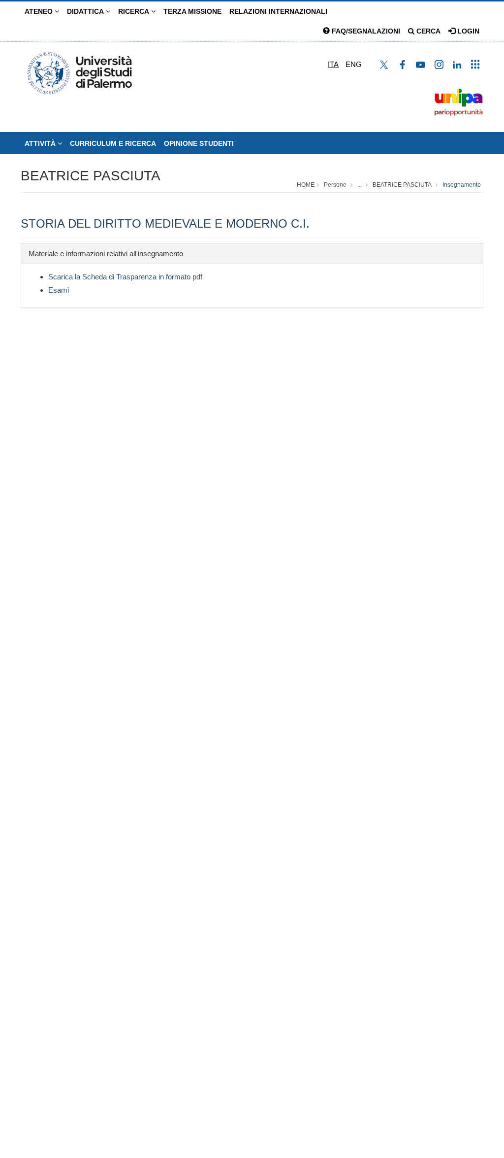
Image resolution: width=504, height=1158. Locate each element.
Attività (41, 143)
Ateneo (40, 11)
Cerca (427, 31)
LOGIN (467, 31)
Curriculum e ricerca (113, 143)
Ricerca (134, 11)
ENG (354, 64)
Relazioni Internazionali (278, 11)
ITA (333, 64)
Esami (58, 290)
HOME (306, 184)
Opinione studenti (199, 143)
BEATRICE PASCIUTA (90, 175)
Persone (335, 184)
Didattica (86, 11)
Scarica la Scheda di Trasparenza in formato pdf (125, 276)
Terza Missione (192, 11)
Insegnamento (461, 184)
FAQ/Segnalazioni (365, 31)
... (359, 184)
